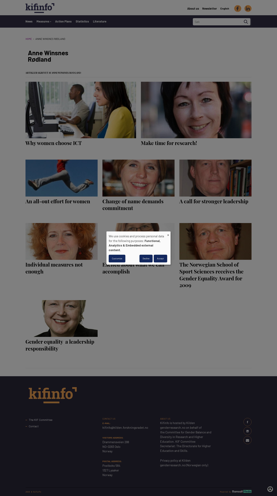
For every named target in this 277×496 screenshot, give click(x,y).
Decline (146, 258)
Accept (160, 258)
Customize (117, 258)
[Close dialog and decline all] (168, 233)
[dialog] (138, 248)
